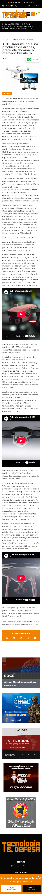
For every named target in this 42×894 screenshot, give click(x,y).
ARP (4, 621)
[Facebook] (7, 6)
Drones (18, 621)
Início (5, 24)
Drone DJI (11, 621)
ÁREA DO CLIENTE (31, 6)
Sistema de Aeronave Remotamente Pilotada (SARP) (20, 622)
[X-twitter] (16, 6)
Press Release (27, 621)
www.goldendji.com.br (13, 190)
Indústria (7, 93)
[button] (28, 14)
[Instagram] (3, 6)
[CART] (33, 14)
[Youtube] (11, 6)
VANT (37, 624)
